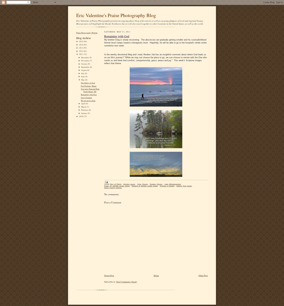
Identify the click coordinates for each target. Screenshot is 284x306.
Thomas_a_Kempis (167, 186)
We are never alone (88, 100)
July (83, 73)
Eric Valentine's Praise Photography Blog (116, 15)
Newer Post (109, 275)
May (83, 80)
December (85, 57)
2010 (81, 116)
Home (156, 275)
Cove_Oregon (142, 184)
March (84, 107)
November (85, 60)
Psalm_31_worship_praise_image (117, 186)
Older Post (203, 275)
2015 (81, 41)
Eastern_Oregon (156, 184)
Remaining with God (89, 94)
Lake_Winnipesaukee (173, 184)
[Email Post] (106, 182)
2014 (81, 44)
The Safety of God (88, 83)
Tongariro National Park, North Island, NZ (90, 90)
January (84, 113)
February (85, 110)
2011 (81, 54)
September (85, 67)
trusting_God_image (184, 186)
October (84, 64)
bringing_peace (129, 184)
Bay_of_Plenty (115, 184)
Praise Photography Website (86, 32)
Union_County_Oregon (113, 188)
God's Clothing (86, 97)
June (83, 76)
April (83, 103)
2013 (81, 48)
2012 (81, 51)
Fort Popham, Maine (88, 86)
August (84, 70)
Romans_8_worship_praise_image (145, 186)
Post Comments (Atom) (126, 281)
